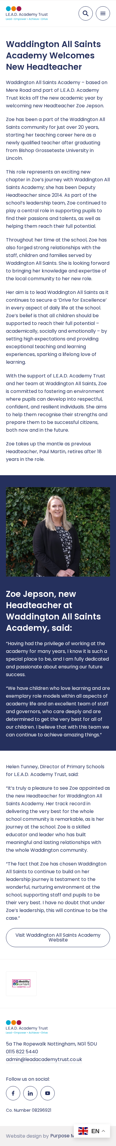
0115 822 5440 (22, 1051)
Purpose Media (67, 1135)
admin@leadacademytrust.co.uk (44, 1059)
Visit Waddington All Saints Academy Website (58, 937)
